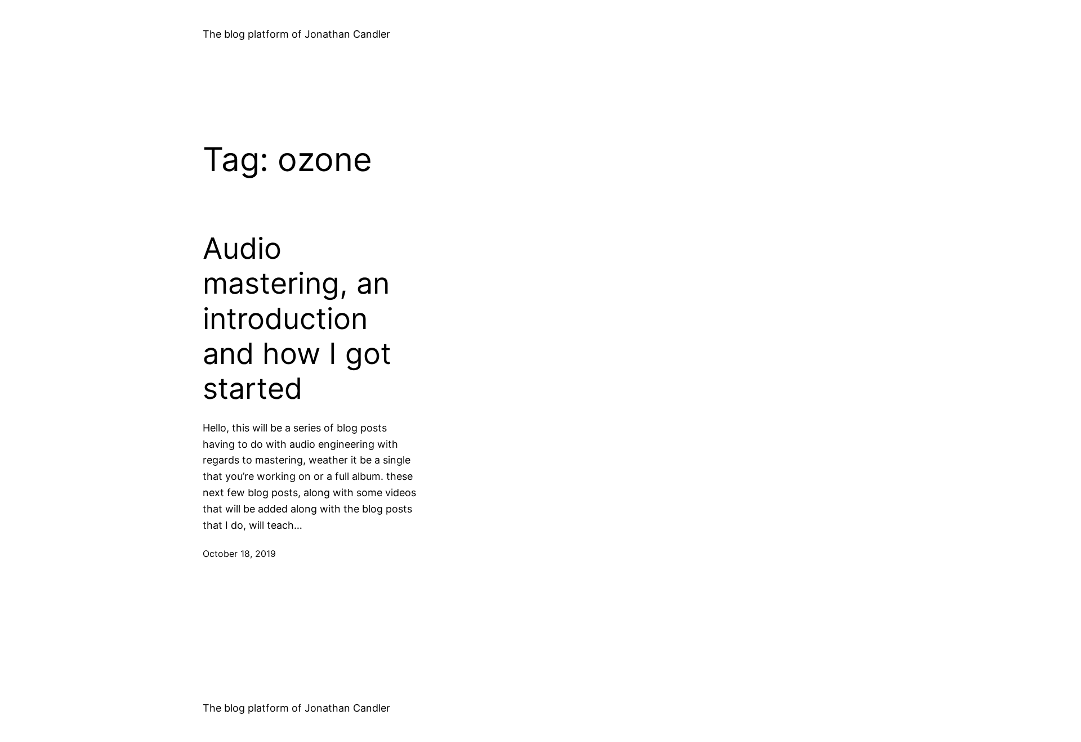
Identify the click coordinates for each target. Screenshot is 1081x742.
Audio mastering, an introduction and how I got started (297, 319)
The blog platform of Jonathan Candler (296, 34)
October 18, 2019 (239, 553)
